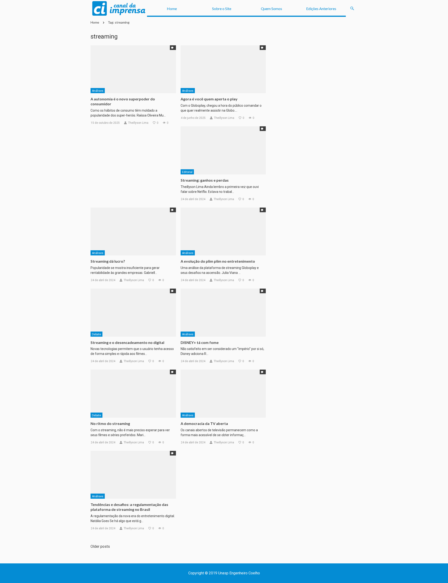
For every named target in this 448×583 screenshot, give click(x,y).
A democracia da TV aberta (204, 423)
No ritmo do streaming (110, 423)
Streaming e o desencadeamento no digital (127, 342)
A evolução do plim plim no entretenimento (218, 261)
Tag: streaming (119, 22)
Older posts (100, 546)
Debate (96, 334)
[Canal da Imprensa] (119, 8)
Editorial (187, 172)
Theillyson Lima (138, 122)
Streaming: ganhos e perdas (205, 180)
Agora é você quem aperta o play (209, 99)
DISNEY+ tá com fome (200, 342)
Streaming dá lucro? (108, 261)
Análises (97, 90)
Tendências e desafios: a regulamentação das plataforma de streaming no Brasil (129, 507)
